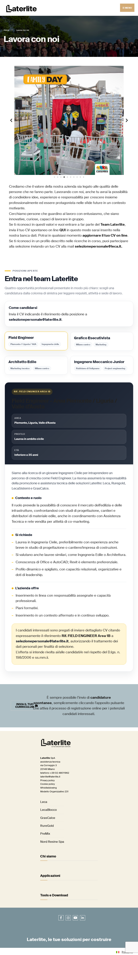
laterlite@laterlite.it (50, 776)
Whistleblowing (48, 787)
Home (6, 30)
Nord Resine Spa (52, 842)
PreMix (45, 834)
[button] (11, 120)
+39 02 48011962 (59, 772)
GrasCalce (47, 818)
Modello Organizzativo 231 (54, 791)
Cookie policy (47, 783)
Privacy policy (47, 780)
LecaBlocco (48, 810)
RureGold (47, 826)
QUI (62, 230)
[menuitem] (124, 952)
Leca (43, 802)
